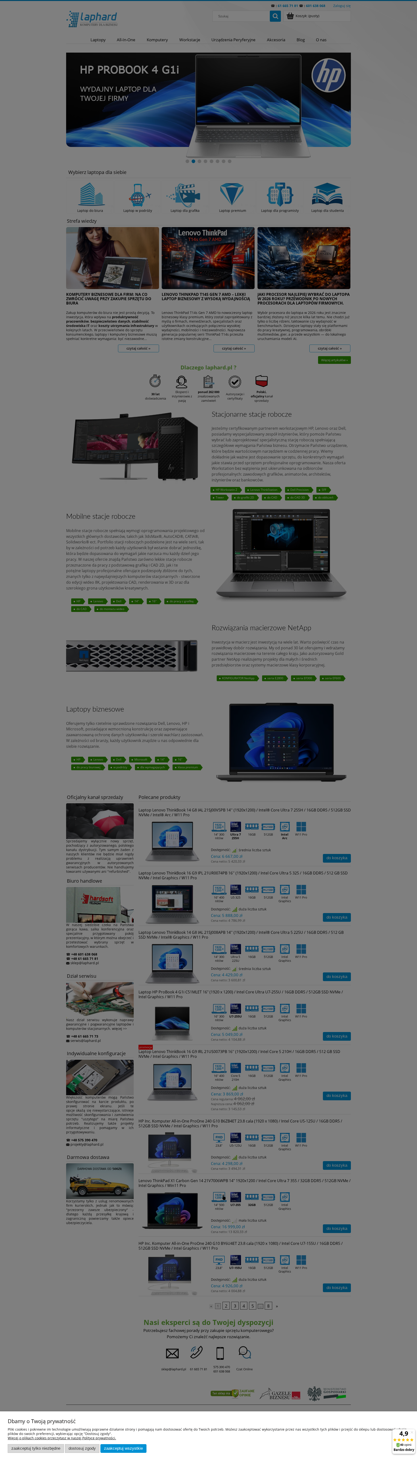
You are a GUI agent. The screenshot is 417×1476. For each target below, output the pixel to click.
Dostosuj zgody (82, 1448)
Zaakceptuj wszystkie (123, 1448)
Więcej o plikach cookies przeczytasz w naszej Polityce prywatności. (62, 1438)
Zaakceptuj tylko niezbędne (35, 1448)
